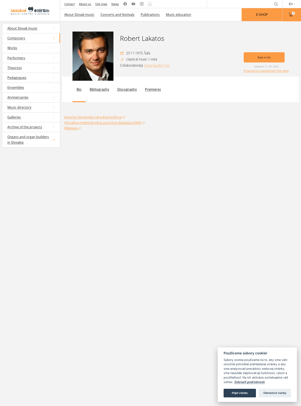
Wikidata (72, 128)
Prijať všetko (240, 393)
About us (85, 4)
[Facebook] (125, 4)
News (115, 4)
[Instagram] (142, 4)
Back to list (264, 57)
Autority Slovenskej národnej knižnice (93, 117)
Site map (101, 4)
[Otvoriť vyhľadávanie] (276, 4)
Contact (69, 4)
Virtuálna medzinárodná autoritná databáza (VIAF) (102, 123)
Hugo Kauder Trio (157, 65)
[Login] (150, 4)
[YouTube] (133, 4)
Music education (178, 14)
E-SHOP (262, 14)
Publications (150, 14)
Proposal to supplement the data (266, 71)
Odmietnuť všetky (274, 393)
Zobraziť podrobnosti (249, 382)
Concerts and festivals (118, 14)
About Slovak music (79, 14)
